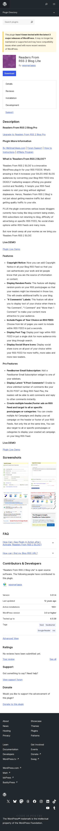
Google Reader (44, 630)
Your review (9, 659)
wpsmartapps (29, 65)
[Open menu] (54, 4)
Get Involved (37, 744)
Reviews (10, 91)
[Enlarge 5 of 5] (52, 515)
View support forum (13, 679)
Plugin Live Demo (11, 249)
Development (12, 105)
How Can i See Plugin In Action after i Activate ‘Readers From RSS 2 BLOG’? (22, 543)
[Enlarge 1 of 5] (24, 465)
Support (9, 112)
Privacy (6, 735)
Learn (5, 744)
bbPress (8, 777)
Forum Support (34, 148)
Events (34, 749)
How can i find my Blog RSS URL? (20, 553)
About (6, 721)
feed (42, 625)
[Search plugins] (32, 22)
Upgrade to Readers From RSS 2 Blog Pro (24, 134)
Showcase (36, 721)
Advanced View (11, 638)
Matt (6, 772)
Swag (35, 759)
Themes (35, 726)
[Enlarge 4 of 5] (52, 495)
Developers (8, 754)
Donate (36, 754)
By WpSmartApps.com (14, 148)
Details (9, 83)
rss (54, 630)
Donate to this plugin (13, 704)
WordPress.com (12, 768)
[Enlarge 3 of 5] (52, 465)
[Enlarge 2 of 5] (24, 495)
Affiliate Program (25, 152)
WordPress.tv (11, 759)
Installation (11, 98)
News (6, 726)
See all (53, 659)
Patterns (35, 735)
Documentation (10, 749)
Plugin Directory (10, 12)
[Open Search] (46, 4)
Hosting (7, 730)
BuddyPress (10, 782)
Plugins (34, 730)
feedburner (50, 625)
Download (9, 73)
